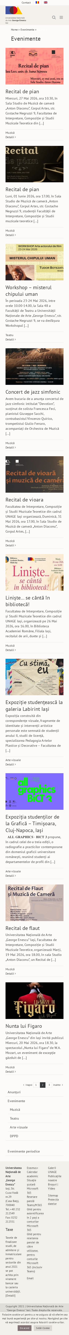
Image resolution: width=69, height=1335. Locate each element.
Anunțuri (14, 1092)
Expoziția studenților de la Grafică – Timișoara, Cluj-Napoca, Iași (32, 823)
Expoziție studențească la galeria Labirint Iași (34, 705)
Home (14, 29)
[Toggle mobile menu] (61, 17)
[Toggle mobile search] (54, 17)
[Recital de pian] (34, 66)
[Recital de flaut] (34, 902)
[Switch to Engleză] (46, 2)
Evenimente (27, 29)
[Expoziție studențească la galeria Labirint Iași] (34, 677)
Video (51, 1188)
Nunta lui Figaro (24, 1025)
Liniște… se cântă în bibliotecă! (28, 601)
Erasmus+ (32, 1168)
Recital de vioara (24, 499)
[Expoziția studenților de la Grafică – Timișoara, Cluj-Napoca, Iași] (34, 791)
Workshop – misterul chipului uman (29, 290)
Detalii (10, 137)
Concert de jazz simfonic (33, 391)
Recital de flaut (23, 928)
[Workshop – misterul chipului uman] (34, 262)
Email (30, 1278)
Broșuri (52, 1184)
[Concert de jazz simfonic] (34, 366)
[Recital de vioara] (34, 474)
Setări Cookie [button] (43, 1328)
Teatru (10, 335)
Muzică (10, 132)
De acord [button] (24, 1328)
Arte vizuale (13, 760)
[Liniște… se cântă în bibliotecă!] (34, 572)
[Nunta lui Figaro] (34, 1000)
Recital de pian (22, 91)
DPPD (14, 1136)
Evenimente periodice (24, 1151)
